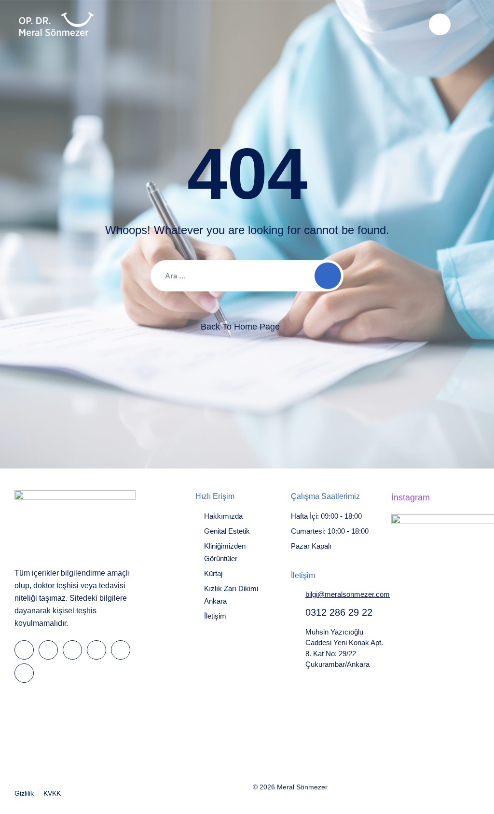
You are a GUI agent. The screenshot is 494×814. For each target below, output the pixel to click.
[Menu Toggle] (470, 24)
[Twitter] (48, 650)
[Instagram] (96, 650)
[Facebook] (24, 650)
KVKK (52, 793)
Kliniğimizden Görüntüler (225, 552)
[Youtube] (120, 650)
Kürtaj (213, 573)
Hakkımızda (223, 516)
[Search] (440, 24)
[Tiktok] (24, 673)
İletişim (215, 616)
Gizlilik (24, 793)
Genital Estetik (227, 531)
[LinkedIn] (72, 650)
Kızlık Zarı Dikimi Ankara (231, 594)
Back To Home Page (240, 326)
